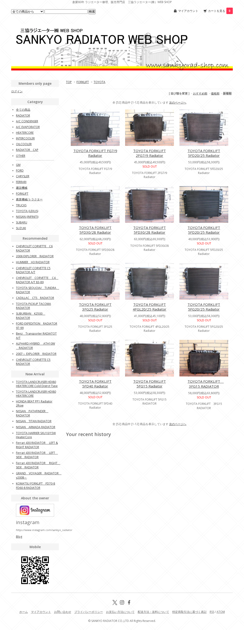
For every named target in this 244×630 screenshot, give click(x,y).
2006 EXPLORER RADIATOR (35, 256)
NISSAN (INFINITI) (27, 217)
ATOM (221, 612)
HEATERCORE (25, 133)
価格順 (215, 93)
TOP (69, 82)
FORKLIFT (82, 82)
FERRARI (21, 182)
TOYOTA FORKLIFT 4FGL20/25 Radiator (149, 307)
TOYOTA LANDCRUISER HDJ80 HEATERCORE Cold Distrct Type (37, 384)
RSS (212, 612)
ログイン (17, 91)
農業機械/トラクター (29, 199)
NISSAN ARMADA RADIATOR (35, 427)
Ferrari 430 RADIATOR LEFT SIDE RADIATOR (37, 455)
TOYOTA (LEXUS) (27, 211)
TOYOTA (99, 82)
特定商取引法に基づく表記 (189, 612)
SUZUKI (21, 228)
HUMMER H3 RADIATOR (33, 262)
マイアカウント (188, 11)
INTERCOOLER (25, 138)
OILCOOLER (24, 144)
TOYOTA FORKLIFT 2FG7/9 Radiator (149, 153)
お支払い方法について (120, 612)
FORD (20, 171)
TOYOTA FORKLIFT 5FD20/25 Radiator (204, 153)
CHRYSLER (22, 176)
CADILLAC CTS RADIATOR (35, 298)
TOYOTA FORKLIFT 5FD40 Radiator (95, 383)
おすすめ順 (200, 93)
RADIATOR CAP (27, 150)
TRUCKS (21, 205)
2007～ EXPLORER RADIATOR (36, 354)
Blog (19, 537)
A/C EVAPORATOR (28, 127)
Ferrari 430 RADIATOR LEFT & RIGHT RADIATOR (37, 445)
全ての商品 (23, 110)
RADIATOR (23, 116)
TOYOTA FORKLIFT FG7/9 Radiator (95, 153)
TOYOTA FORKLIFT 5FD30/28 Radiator (95, 230)
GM (18, 165)
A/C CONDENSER (27, 121)
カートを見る (219, 11)
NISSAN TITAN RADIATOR (33, 421)
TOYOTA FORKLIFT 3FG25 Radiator (95, 307)
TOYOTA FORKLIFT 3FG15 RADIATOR (206, 384)
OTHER (20, 156)
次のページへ (177, 102)
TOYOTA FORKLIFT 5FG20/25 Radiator (204, 307)
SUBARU (21, 222)
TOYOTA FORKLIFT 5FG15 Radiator (149, 383)
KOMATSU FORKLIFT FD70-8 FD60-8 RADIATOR (35, 485)
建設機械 (21, 188)
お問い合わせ (62, 612)
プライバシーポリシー (88, 612)
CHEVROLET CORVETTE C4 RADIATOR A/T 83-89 (37, 280)
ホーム (23, 612)
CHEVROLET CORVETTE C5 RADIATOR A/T (33, 270)
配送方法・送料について (153, 612)
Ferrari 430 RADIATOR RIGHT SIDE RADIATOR (38, 465)
